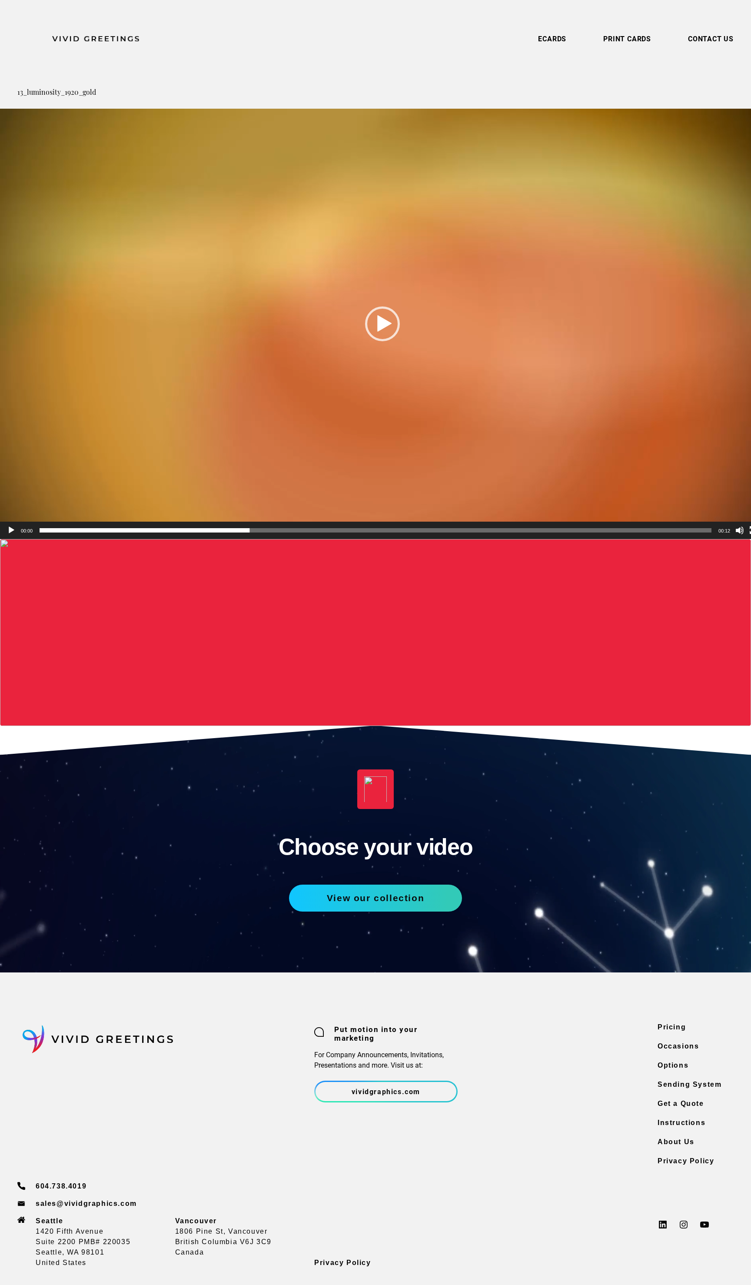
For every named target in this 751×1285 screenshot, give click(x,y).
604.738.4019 (61, 1186)
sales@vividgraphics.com (86, 1203)
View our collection (375, 898)
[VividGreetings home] (78, 38)
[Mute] (739, 530)
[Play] (11, 530)
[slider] (375, 530)
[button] (382, 323)
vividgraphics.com (386, 1091)
